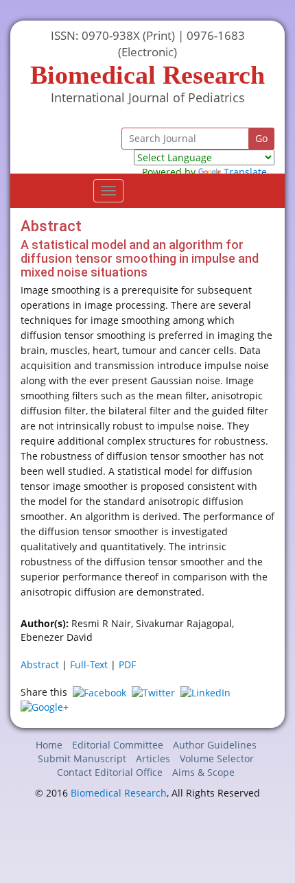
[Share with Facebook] (99, 691)
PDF (127, 664)
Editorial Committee (117, 744)
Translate (245, 171)
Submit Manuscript (82, 758)
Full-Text (89, 664)
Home (49, 744)
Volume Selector (217, 758)
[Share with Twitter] (153, 691)
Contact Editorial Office (110, 772)
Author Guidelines (215, 744)
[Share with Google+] (45, 706)
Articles (153, 758)
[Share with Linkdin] (205, 691)
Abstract (40, 664)
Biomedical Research (119, 792)
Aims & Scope (203, 772)
